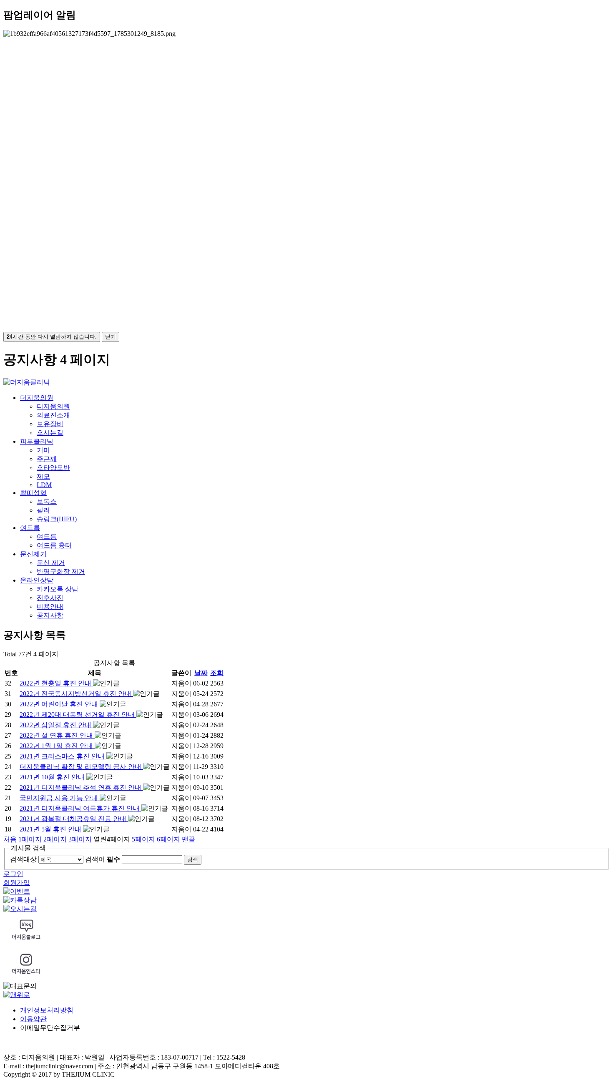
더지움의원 (36, 397)
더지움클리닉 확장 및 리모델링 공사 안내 (81, 766)
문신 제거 (51, 562)
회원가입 (16, 882)
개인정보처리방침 (46, 1010)
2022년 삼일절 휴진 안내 (56, 724)
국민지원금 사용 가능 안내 (60, 797)
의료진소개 (53, 415)
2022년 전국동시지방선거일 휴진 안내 (76, 693)
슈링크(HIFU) (57, 518)
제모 (43, 476)
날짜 (201, 672)
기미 (43, 450)
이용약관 (33, 1018)
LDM (44, 484)
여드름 (30, 527)
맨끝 (188, 839)
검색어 (102, 859)
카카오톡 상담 (57, 589)
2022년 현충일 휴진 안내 (56, 683)
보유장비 (50, 423)
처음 (10, 839)
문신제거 (33, 554)
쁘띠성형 (33, 492)
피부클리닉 (36, 441)
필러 (43, 510)
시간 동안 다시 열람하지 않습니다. (52, 337)
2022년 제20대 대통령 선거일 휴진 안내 (78, 714)
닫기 (110, 337)
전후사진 (50, 597)
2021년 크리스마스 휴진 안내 (63, 756)
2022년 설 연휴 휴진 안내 (57, 735)
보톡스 (47, 501)
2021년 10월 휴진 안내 (53, 777)
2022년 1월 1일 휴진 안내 (57, 745)
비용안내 (50, 606)
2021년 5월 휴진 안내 (51, 829)
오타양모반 (53, 467)
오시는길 (50, 432)
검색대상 (23, 859)
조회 (217, 672)
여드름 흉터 (54, 545)
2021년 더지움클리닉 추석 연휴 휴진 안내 (81, 787)
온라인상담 (36, 580)
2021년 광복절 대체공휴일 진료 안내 (74, 818)
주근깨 (47, 458)
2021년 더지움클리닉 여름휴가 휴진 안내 (80, 808)
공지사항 (50, 615)
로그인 (13, 873)
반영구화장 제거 (61, 571)
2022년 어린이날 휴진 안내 (60, 704)
